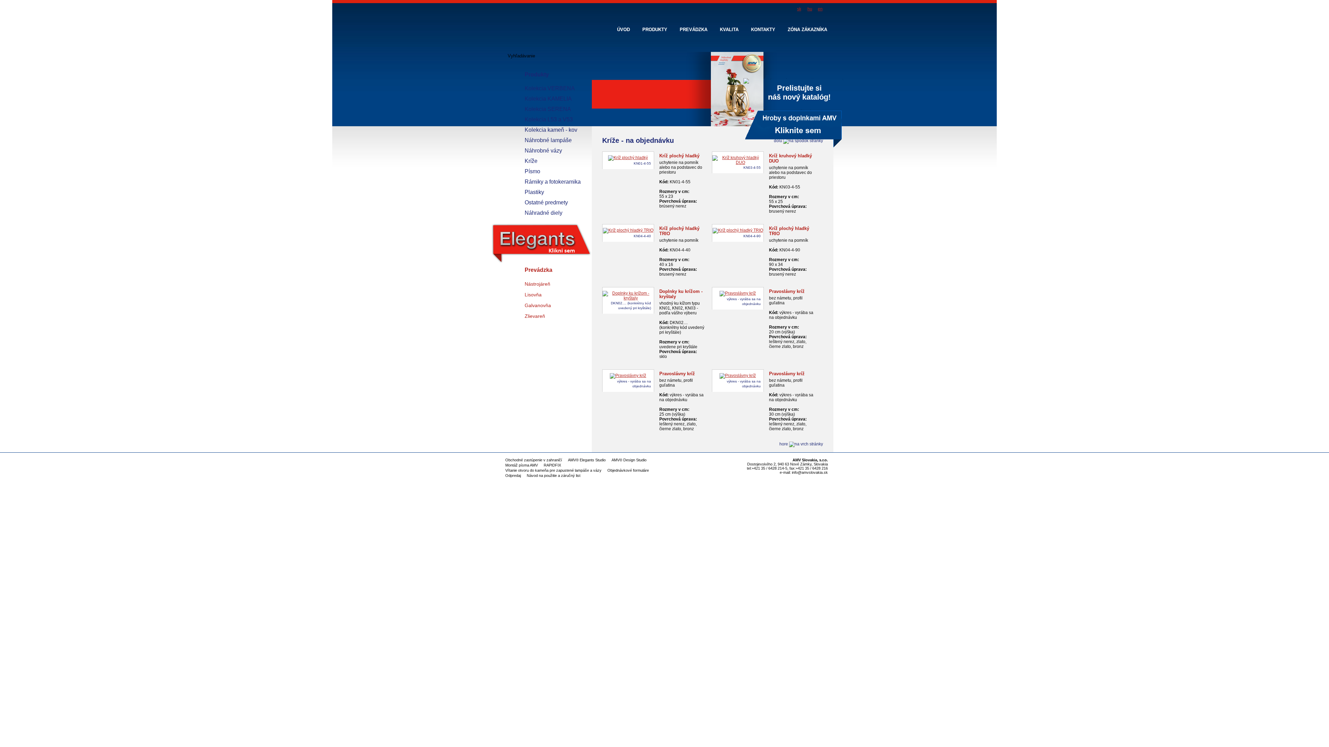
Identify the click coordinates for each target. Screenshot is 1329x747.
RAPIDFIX (552, 465)
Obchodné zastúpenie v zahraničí (533, 460)
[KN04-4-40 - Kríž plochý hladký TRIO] (628, 230)
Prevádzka (538, 270)
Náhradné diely (543, 213)
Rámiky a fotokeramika (553, 182)
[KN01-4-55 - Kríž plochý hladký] (628, 157)
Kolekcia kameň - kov (551, 130)
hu (809, 9)
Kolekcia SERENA (548, 109)
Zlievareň (535, 316)
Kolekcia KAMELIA (548, 99)
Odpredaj (513, 475)
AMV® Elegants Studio (587, 460)
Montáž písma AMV (521, 465)
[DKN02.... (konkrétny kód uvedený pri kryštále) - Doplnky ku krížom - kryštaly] (628, 298)
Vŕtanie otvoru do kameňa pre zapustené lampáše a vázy (553, 470)
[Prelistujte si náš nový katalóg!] (718, 125)
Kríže (531, 161)
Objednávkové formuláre (628, 470)
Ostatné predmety (546, 202)
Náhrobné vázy (543, 151)
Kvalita (729, 29)
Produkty (537, 74)
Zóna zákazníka (807, 29)
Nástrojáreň (537, 284)
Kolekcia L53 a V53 (549, 119)
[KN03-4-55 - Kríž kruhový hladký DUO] (737, 162)
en (820, 9)
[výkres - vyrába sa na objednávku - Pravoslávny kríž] (738, 293)
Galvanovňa (538, 305)
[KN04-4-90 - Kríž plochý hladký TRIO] (738, 230)
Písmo (532, 171)
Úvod (623, 29)
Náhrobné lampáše (548, 140)
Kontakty (763, 29)
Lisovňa (533, 294)
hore (784, 444)
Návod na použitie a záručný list (553, 475)
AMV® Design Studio (629, 460)
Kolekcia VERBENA (550, 88)
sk (799, 9)
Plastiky (534, 192)
